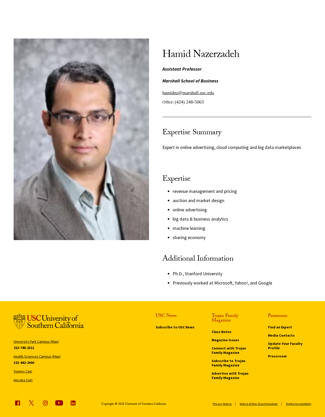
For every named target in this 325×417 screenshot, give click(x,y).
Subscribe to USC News (175, 327)
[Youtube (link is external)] (59, 403)
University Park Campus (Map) (36, 341)
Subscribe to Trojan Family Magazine (228, 362)
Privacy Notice (222, 404)
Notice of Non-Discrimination (259, 404)
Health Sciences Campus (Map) (37, 356)
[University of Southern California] (49, 322)
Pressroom (277, 356)
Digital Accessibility (298, 404)
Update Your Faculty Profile (285, 345)
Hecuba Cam (23, 380)
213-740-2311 (24, 347)
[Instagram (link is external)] (45, 403)
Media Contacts (281, 335)
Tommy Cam (23, 371)
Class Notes (221, 331)
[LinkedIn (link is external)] (73, 403)
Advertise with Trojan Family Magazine (230, 375)
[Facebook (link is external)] (17, 403)
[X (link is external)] (31, 403)
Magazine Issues (225, 340)
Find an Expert (280, 327)
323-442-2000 (24, 362)
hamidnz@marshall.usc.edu (188, 92)
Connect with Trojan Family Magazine (229, 350)
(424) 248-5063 (189, 102)
